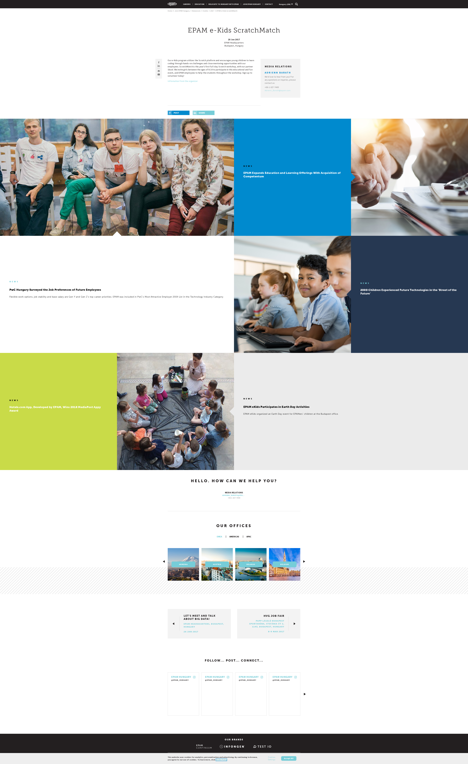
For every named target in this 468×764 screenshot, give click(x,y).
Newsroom (196, 11)
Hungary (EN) (285, 4)
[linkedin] (159, 66)
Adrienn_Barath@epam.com (278, 90)
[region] (234, 758)
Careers (187, 4)
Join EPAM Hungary (252, 4)
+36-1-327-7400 (272, 87)
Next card (304, 561)
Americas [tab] (234, 536)
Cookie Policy (221, 760)
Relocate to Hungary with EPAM (224, 4)
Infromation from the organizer (183, 81)
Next (305, 694)
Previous (163, 694)
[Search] (296, 4)
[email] (159, 74)
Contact (269, 4)
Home (170, 11)
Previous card (164, 561)
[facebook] (159, 62)
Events (205, 11)
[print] (159, 71)
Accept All (288, 758)
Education (200, 4)
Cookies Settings (271, 758)
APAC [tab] (248, 536)
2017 (212, 11)
